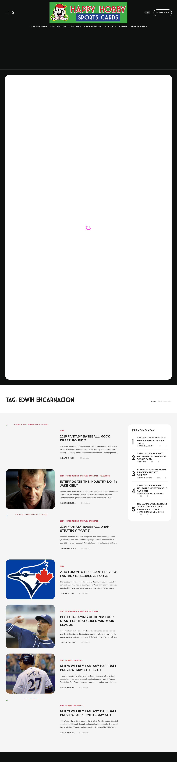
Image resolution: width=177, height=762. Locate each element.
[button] (163, 12)
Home (153, 402)
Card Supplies (92, 27)
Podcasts (110, 27)
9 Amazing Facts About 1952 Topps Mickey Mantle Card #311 (152, 488)
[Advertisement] (88, 47)
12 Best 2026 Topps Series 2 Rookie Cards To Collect (152, 472)
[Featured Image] (30, 444)
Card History (58, 27)
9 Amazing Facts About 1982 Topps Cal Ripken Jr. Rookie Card (151, 456)
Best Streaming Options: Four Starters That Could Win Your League (87, 621)
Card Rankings (38, 27)
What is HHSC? (138, 27)
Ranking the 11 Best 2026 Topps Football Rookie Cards (151, 440)
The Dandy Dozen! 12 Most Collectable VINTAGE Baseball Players (152, 507)
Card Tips (75, 27)
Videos (123, 27)
